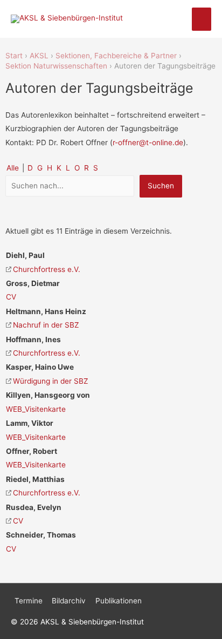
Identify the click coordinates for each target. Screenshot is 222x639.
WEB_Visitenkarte (36, 409)
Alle (12, 168)
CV (11, 297)
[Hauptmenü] (202, 19)
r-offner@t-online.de (148, 142)
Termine (29, 600)
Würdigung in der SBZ (50, 381)
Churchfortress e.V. (46, 269)
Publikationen (118, 600)
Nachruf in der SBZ (46, 325)
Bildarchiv (69, 600)
